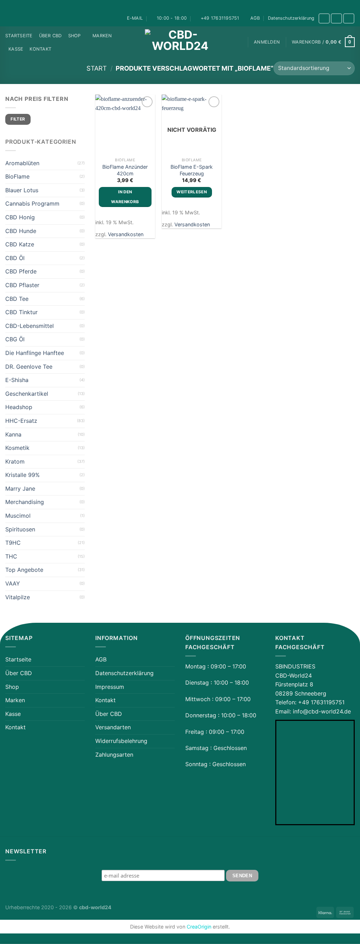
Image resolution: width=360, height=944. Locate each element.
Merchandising (24, 501)
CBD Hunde (20, 230)
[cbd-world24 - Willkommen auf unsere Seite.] (180, 42)
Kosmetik (17, 447)
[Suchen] (239, 42)
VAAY (12, 583)
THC (11, 556)
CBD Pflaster (22, 285)
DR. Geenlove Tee (28, 366)
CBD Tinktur (21, 312)
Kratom (15, 461)
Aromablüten (22, 163)
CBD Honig (20, 217)
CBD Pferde (21, 271)
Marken (102, 35)
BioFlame (17, 176)
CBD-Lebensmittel (29, 325)
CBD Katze (19, 244)
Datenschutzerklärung (291, 18)
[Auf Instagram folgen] (336, 18)
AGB (255, 18)
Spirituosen (20, 529)
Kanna (13, 434)
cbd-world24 (95, 907)
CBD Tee (16, 298)
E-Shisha (16, 379)
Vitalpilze (17, 597)
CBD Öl (15, 257)
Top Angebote (24, 569)
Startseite (19, 35)
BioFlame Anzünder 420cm (125, 170)
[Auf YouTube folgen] (348, 18)
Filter (18, 119)
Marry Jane (20, 488)
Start (96, 68)
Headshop (18, 406)
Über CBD (50, 35)
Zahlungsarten (114, 754)
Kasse (15, 49)
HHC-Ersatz (21, 420)
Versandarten (113, 727)
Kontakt (40, 49)
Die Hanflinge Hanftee (34, 352)
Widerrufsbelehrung (121, 740)
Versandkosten (125, 234)
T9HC (13, 542)
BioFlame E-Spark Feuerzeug (192, 170)
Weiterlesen (191, 191)
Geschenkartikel (26, 393)
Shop (74, 35)
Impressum (109, 686)
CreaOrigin (199, 927)
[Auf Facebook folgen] (324, 18)
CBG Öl (15, 339)
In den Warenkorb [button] (125, 196)
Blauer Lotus (21, 190)
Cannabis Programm (32, 203)
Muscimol (18, 515)
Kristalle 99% (22, 474)
